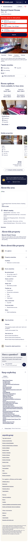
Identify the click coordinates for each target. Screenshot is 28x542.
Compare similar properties (15, 170)
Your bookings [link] (5, 468)
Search (14, 34)
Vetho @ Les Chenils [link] (8, 397)
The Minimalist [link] (6, 383)
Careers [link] (4, 515)
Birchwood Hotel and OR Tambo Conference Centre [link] (11, 411)
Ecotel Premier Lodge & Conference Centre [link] (12, 417)
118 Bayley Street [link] (7, 396)
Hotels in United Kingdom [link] (8, 443)
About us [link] (4, 513)
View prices (21, 128)
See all (2, 73)
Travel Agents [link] (5, 491)
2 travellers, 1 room (9, 31)
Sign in (8, 181)
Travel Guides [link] (5, 517)
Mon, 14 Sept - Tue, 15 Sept (11, 26)
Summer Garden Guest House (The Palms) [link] (12, 420)
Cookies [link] (4, 502)
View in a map (5, 206)
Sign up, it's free (16, 181)
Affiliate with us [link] (5, 481)
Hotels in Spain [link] (5, 450)
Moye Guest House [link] (8, 380)
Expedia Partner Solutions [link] (8, 486)
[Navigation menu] (25, 2)
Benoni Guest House (9, 22)
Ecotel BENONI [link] (6, 392)
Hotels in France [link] (5, 457)
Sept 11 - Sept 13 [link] (21, 96)
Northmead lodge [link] (7, 387)
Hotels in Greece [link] (6, 455)
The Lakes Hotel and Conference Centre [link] (11, 385)
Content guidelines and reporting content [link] (11, 504)
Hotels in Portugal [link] (6, 459)
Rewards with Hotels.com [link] (8, 520)
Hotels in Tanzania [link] (6, 452)
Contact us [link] (4, 473)
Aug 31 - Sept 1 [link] (7, 91)
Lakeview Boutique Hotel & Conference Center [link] (13, 409)
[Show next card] (26, 45)
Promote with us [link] (6, 488)
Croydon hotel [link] (6, 381)
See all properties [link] (7, 6)
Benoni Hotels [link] (8, 428)
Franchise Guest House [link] (9, 414)
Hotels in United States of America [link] (10, 445)
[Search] (24, 364)
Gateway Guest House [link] (8, 405)
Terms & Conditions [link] (6, 497)
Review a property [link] (6, 475)
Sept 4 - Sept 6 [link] (7, 96)
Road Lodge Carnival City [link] (9, 401)
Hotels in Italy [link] (5, 462)
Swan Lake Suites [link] (7, 388)
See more (3, 227)
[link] (25, 6)
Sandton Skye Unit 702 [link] (8, 422)
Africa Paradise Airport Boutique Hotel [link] (12, 407)
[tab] (5, 376)
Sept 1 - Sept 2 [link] (20, 91)
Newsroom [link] (4, 484)
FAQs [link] (3, 470)
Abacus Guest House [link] (8, 395)
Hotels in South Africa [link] (7, 440)
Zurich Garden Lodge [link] (8, 423)
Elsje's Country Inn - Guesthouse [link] (11, 415)
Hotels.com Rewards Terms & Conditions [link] (11, 506)
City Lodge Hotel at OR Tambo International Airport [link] (10, 403)
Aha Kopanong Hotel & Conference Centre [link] (12, 399)
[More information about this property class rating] (5, 12)
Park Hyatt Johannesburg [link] (9, 393)
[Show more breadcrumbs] (2, 428)
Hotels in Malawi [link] (6, 447)
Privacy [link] (3, 499)
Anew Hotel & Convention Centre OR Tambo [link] (12, 390)
